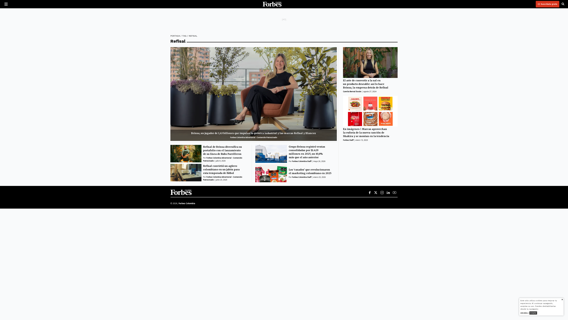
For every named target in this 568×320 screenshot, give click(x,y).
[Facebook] (369, 193)
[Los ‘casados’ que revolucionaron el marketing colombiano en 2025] (271, 173)
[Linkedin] (388, 193)
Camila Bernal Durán (352, 91)
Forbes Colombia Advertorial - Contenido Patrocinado (253, 137)
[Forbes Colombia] (272, 4)
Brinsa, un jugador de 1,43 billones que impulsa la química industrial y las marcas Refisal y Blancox (253, 133)
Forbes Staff (348, 140)
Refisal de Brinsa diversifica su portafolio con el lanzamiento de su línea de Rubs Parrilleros (222, 150)
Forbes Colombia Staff (301, 161)
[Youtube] (394, 193)
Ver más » (524, 313)
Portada (175, 36)
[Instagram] (382, 193)
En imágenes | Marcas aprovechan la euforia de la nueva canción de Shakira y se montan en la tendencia (366, 133)
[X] (376, 193)
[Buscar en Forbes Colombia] (563, 4)
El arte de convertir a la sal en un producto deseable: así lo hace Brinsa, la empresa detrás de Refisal (365, 84)
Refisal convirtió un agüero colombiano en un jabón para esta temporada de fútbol (221, 169)
